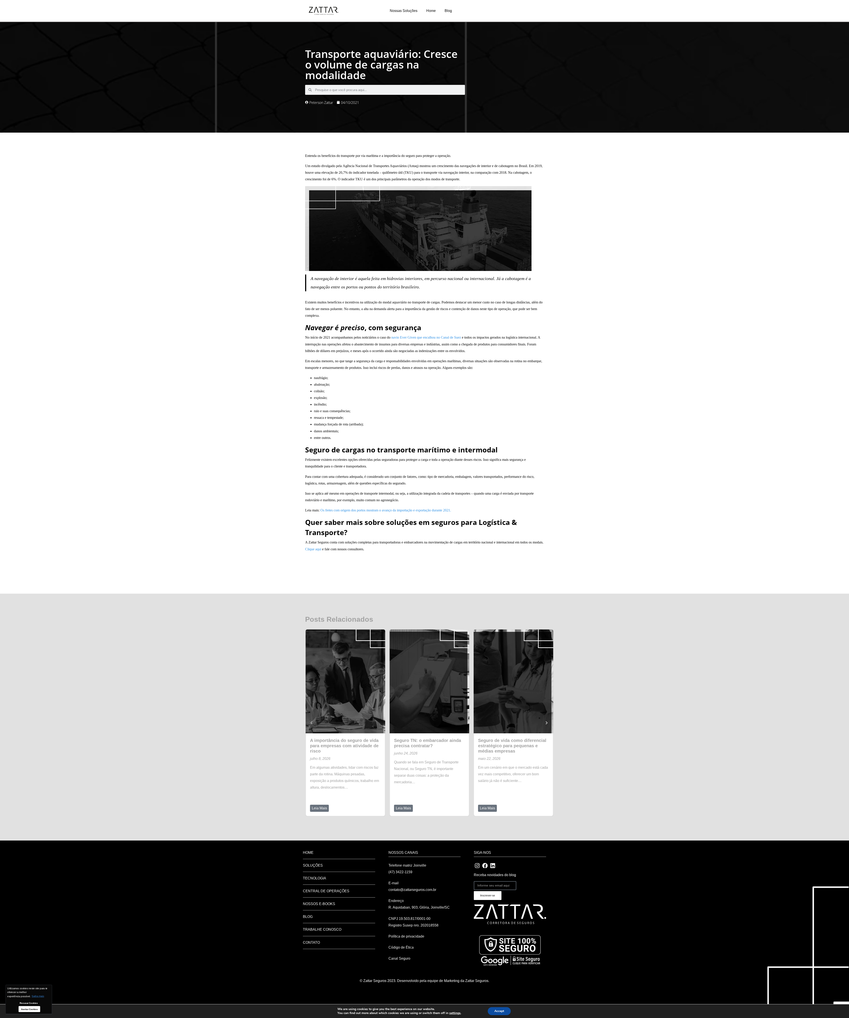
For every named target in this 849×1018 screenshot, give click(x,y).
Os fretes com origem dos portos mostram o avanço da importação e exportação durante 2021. (385, 510)
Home (431, 11)
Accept (499, 1011)
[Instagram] (477, 865)
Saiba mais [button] (38, 996)
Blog (448, 11)
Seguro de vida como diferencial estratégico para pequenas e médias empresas (512, 745)
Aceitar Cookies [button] (29, 1009)
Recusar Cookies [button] (29, 1003)
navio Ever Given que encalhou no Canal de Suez (426, 337)
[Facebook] (485, 865)
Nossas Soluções (403, 11)
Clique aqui (313, 549)
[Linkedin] (492, 865)
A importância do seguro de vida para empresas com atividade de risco (344, 745)
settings (455, 1013)
